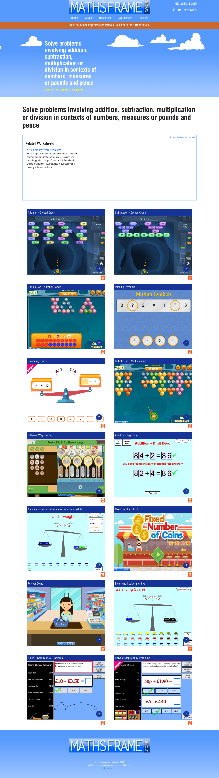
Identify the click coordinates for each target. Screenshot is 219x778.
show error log (109, 768)
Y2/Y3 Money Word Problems (44, 150)
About (88, 18)
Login (193, 4)
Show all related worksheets (183, 138)
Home (74, 18)
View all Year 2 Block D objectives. (64, 90)
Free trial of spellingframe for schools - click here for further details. (109, 25)
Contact (143, 18)
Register (180, 4)
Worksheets (125, 18)
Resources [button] (105, 18)
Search (189, 10)
